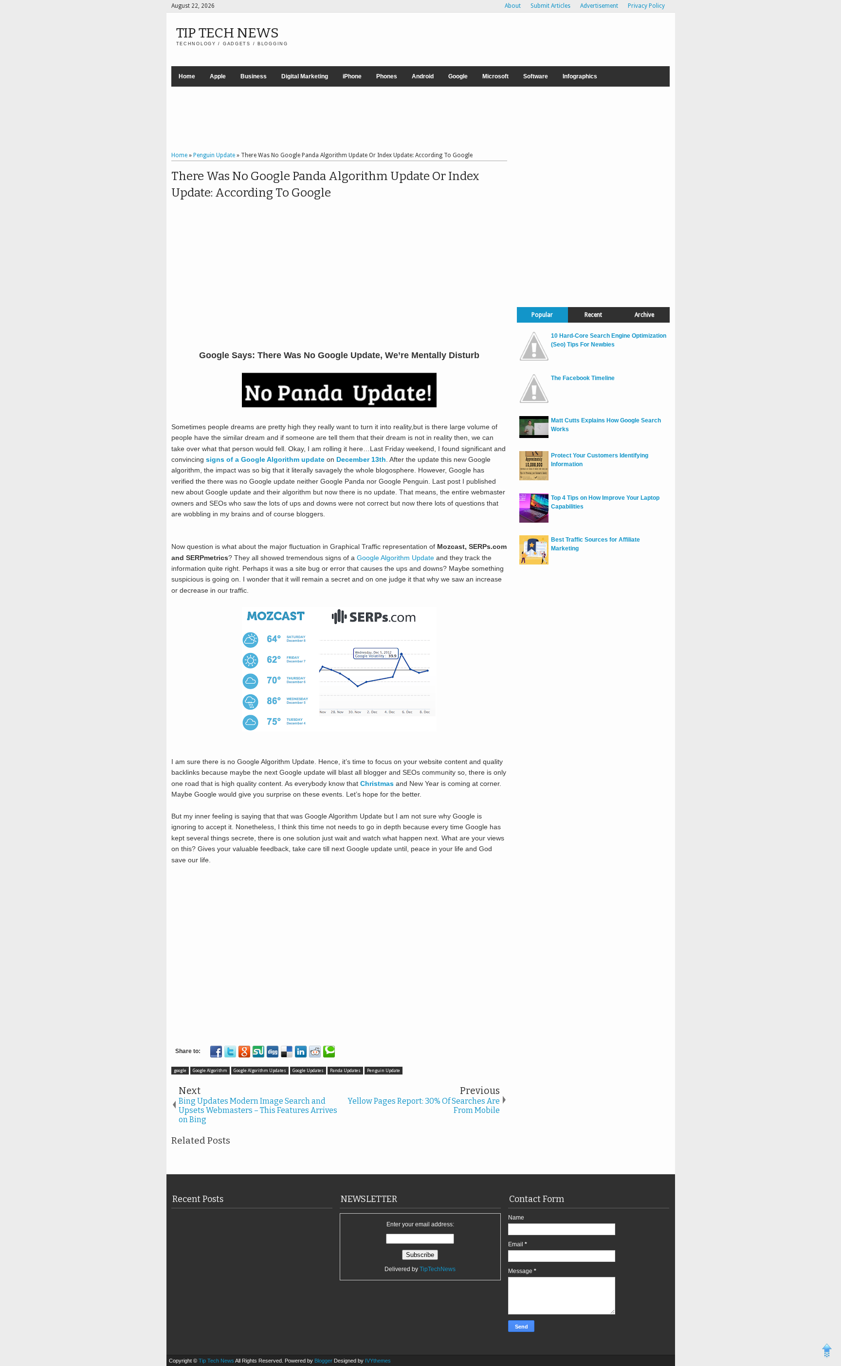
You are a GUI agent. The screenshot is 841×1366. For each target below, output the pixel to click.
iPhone (352, 76)
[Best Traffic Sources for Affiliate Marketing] (533, 562)
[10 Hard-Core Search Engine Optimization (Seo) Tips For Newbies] (533, 358)
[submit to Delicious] (287, 1051)
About (513, 5)
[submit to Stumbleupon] (258, 1051)
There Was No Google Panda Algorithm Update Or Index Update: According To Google (325, 184)
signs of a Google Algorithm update (265, 459)
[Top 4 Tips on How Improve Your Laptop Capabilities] (533, 520)
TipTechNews (438, 1269)
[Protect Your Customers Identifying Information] (533, 478)
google (180, 1070)
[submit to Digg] (272, 1051)
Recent (593, 314)
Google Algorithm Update (395, 558)
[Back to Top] (827, 1352)
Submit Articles (550, 5)
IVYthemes (378, 1361)
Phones (386, 76)
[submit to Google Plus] (244, 1051)
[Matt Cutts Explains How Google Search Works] (533, 436)
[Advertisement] (420, 120)
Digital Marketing (304, 76)
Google (458, 76)
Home (187, 76)
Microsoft (495, 76)
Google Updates (308, 1070)
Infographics (580, 76)
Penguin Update (383, 1070)
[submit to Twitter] (230, 1051)
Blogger (324, 1361)
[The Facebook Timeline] (533, 401)
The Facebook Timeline (583, 378)
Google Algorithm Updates (260, 1070)
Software (535, 76)
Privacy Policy (646, 5)
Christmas (378, 783)
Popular (542, 314)
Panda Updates (345, 1070)
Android (423, 76)
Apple (218, 76)
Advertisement (599, 5)
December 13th (361, 459)
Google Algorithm (210, 1070)
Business (253, 76)
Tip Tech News (227, 32)
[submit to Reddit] (315, 1051)
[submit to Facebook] (216, 1051)
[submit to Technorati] (329, 1051)
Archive (644, 314)
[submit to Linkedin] (301, 1051)
